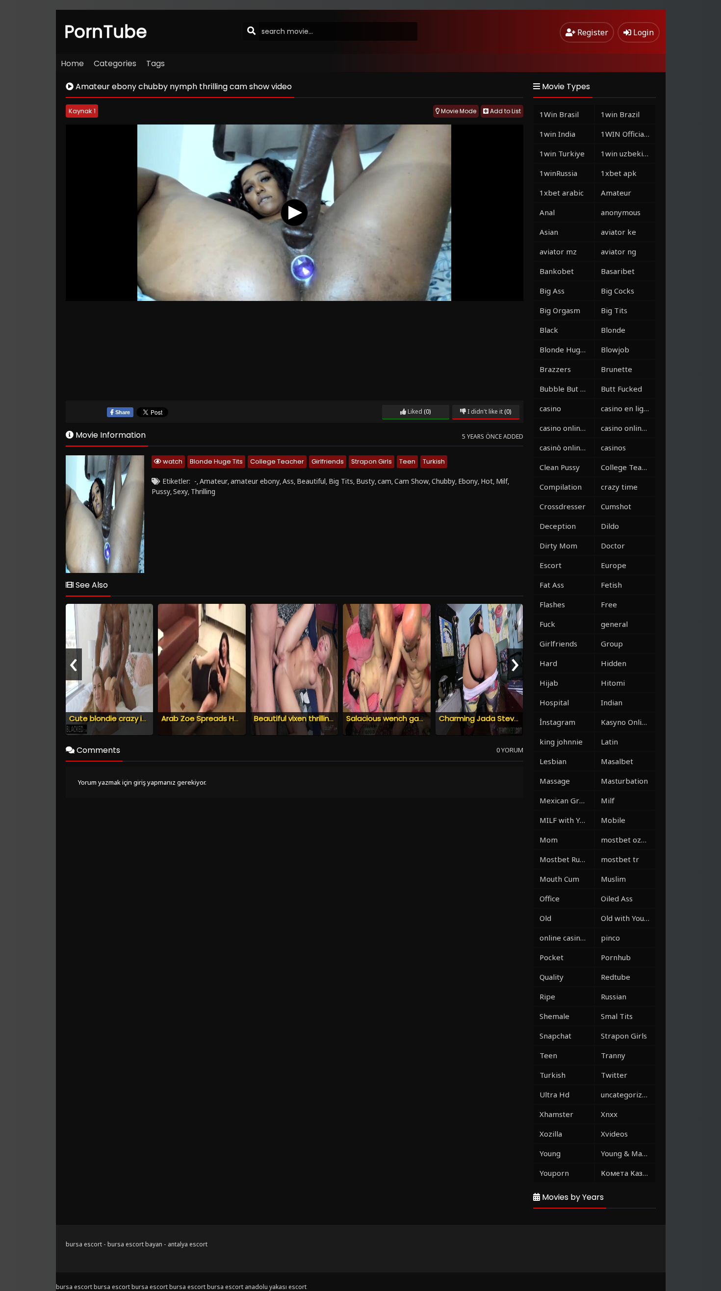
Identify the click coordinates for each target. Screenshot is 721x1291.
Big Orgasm (560, 310)
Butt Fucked (621, 389)
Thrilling (203, 491)
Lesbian (553, 761)
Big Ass (552, 291)
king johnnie (561, 741)
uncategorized (626, 1094)
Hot (487, 481)
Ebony (468, 481)
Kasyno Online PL (628, 722)
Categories (115, 63)
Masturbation (624, 781)
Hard (548, 663)
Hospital (554, 702)
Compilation (561, 487)
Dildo (610, 526)
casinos (613, 447)
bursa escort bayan (134, 1244)
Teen (407, 461)
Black (549, 330)
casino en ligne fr (628, 408)
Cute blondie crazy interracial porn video (143, 718)
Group (612, 643)
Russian (613, 996)
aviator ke (618, 232)
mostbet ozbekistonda (628, 839)
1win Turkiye (562, 153)
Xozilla (551, 1134)
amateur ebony (255, 481)
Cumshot (616, 506)
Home (72, 63)
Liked (414, 411)
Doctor (613, 545)
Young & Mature (628, 1153)
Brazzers (555, 369)
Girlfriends (327, 461)
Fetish (611, 585)
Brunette (616, 369)
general (614, 624)
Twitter (614, 1075)
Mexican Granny (567, 800)
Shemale (554, 1016)
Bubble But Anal (567, 389)
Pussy (161, 491)
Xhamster (556, 1114)
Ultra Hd (554, 1094)
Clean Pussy (560, 467)
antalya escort (187, 1244)
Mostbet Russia (566, 859)
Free (609, 604)
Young (550, 1153)
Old (545, 918)
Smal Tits (617, 1016)
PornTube (106, 32)
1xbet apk (619, 173)
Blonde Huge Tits (216, 461)
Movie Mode (457, 111)
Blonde (613, 330)
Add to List (505, 111)
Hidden (613, 663)
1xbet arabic (562, 193)
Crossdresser (563, 506)
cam (384, 481)
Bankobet (557, 271)
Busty (365, 481)
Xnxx (609, 1114)
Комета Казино (628, 1173)
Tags (155, 63)
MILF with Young (567, 820)
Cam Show (411, 481)
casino (550, 408)
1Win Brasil (559, 114)
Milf (502, 481)
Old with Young (627, 918)
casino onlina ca (566, 428)
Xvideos (614, 1134)
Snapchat (555, 1036)
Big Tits (341, 481)
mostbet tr (620, 859)
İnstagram (557, 722)
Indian (611, 702)
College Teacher (277, 461)
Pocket (552, 957)
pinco (610, 938)
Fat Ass (552, 585)
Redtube (615, 977)
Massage (555, 781)
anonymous (621, 212)
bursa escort (84, 1244)
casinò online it (566, 447)
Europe (613, 565)
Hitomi (613, 683)
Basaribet (618, 271)
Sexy (180, 491)
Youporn (554, 1173)
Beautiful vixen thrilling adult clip (311, 718)
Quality (552, 977)
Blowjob (615, 349)
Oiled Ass (617, 898)
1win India (557, 134)
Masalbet (617, 761)
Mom (549, 839)
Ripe (547, 996)
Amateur (214, 481)
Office (550, 898)
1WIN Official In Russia (628, 134)
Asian (549, 232)
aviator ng (618, 251)
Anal (547, 212)
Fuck (547, 624)
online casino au (567, 938)
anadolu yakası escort (276, 1287)
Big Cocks (617, 291)
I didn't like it (484, 411)
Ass (288, 481)
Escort (551, 565)
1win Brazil (620, 114)
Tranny (613, 1055)
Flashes (552, 604)
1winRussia (558, 173)
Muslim (613, 879)
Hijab (549, 683)
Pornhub (616, 957)
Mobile (613, 820)
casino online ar (628, 428)
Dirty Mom (558, 545)
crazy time (619, 487)
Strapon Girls (371, 461)
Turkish (434, 461)
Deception (558, 526)
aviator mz (558, 251)
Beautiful (311, 481)
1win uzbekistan (628, 153)
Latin (609, 741)
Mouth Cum (559, 879)
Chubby (443, 481)
